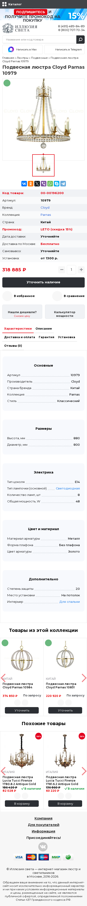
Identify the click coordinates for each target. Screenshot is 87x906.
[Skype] (56, 183)
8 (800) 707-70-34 (71, 30)
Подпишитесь (30, 12)
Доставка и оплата (19, 337)
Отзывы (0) (13, 345)
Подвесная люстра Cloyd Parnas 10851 (61, 685)
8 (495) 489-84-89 (71, 26)
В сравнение (74, 296)
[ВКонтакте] (24, 183)
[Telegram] (63, 183)
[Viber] (43, 183)
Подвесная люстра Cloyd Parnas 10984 (18, 685)
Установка (66, 337)
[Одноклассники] (30, 183)
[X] (37, 183)
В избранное (24, 296)
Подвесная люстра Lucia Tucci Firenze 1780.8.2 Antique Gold (19, 780)
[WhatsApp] (50, 183)
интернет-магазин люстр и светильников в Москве (54, 872)
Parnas (46, 214)
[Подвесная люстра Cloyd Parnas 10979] (43, 119)
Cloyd (45, 207)
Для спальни (69, 601)
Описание (43, 328)
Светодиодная (68, 488)
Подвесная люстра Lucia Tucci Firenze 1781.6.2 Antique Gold (62, 780)
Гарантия (46, 337)
